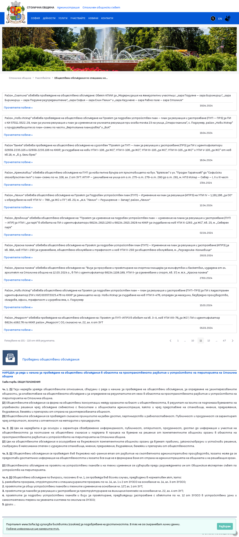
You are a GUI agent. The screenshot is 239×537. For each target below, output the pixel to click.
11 (202, 341)
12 (209, 341)
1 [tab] (201, 65)
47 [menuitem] (225, 341)
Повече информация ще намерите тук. (33, 528)
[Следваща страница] (232, 340)
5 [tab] (216, 65)
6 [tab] (219, 65)
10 (193, 341)
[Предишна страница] (170, 340)
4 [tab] (212, 65)
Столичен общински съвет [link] (101, 7)
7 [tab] (223, 65)
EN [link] (220, 18)
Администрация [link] (68, 7)
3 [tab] (208, 65)
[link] (213, 19)
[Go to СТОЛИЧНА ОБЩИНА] (16, 12)
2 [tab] (204, 65)
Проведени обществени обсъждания (50, 359)
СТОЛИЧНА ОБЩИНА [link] (40, 7)
